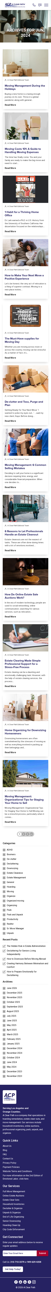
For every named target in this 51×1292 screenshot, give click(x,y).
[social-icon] (16, 1282)
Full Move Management (14, 1191)
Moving (10, 891)
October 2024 (13, 1057)
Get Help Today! (13, 1269)
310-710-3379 (17, 1262)
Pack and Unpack (15, 914)
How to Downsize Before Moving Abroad (26, 959)
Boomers (11, 854)
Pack (9, 910)
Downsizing (12, 868)
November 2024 (14, 1053)
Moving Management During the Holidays (25, 87)
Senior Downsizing (12, 1221)
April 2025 (12, 1030)
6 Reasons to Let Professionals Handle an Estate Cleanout (24, 533)
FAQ (5, 1154)
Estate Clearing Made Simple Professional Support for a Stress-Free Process (23, 664)
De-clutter (11, 859)
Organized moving (15, 900)
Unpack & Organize (12, 1212)
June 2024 (12, 1062)
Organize (11, 896)
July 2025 (11, 1016)
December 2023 (14, 1071)
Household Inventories (13, 1204)
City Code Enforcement (14, 1229)
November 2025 (14, 997)
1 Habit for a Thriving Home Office (22, 214)
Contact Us (8, 1158)
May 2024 (11, 1067)
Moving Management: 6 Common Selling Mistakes (25, 467)
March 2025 (12, 1034)
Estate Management (16, 877)
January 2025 (13, 1043)
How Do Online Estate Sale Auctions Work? (21, 596)
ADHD (10, 849)
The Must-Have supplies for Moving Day (22, 340)
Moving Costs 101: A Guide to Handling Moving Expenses (23, 151)
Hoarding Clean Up (11, 1225)
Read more (10, 105)
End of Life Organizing (13, 1216)
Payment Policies (11, 1167)
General (10, 882)
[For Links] (15, 5)
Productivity (12, 919)
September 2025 (15, 1006)
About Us (7, 1146)
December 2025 (14, 992)
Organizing (12, 905)
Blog (5, 1150)
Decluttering (12, 863)
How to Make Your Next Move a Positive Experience (24, 277)
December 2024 (14, 1048)
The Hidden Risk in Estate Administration (26, 946)
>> (31, 834)
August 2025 (13, 1011)
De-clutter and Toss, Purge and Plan (24, 403)
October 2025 (13, 1002)
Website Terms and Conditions (17, 1171)
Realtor (10, 924)
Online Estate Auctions (13, 1195)
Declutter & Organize (12, 1208)
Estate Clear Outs (11, 1200)
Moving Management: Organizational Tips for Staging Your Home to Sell (24, 799)
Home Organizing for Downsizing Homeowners (25, 732)
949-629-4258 (34, 1262)
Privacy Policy (9, 1163)
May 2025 (11, 1025)
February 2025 (14, 1039)
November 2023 (14, 1076)
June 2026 (12, 988)
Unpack (10, 933)
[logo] (9, 1097)
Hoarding (11, 887)
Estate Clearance (15, 873)
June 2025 (12, 1020)
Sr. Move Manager (15, 928)
